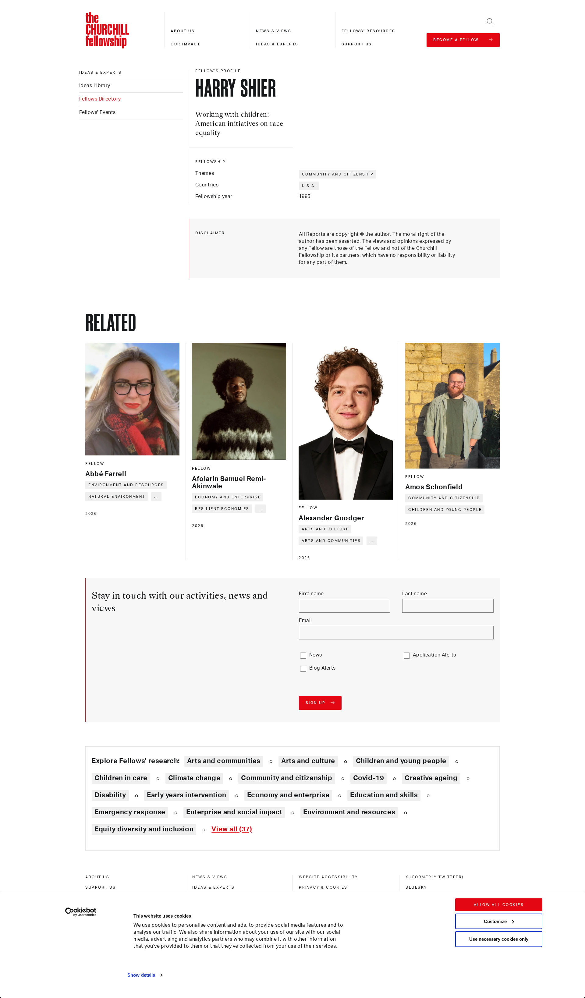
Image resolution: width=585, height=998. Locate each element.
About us (183, 31)
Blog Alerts (322, 668)
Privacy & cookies (323, 887)
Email (305, 620)
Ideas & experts (277, 44)
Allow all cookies (499, 905)
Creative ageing (431, 778)
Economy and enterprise (228, 497)
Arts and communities (331, 541)
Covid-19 (368, 778)
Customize (495, 921)
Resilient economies (222, 509)
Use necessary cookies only (498, 939)
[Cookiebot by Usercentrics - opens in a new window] (81, 912)
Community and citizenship (338, 174)
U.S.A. (309, 186)
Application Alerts (434, 655)
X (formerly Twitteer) (435, 877)
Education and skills (384, 795)
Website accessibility (328, 877)
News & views (273, 31)
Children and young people (445, 509)
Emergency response (129, 812)
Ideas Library (94, 85)
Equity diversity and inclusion (143, 829)
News (315, 655)
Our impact (185, 44)
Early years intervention (186, 795)
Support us (357, 44)
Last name (414, 593)
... (156, 496)
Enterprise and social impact (234, 812)
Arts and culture (325, 529)
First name (311, 593)
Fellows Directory (100, 99)
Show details (141, 975)
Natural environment (116, 496)
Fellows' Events (97, 112)
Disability (110, 795)
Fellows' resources (368, 31)
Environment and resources (126, 485)
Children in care (120, 778)
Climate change (194, 778)
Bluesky (416, 887)
